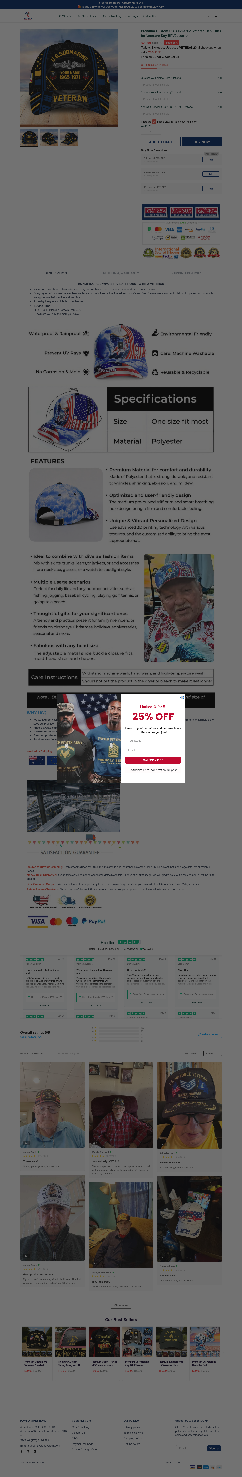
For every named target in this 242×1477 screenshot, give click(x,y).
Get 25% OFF (153, 760)
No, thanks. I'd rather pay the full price (153, 770)
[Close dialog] (182, 697)
